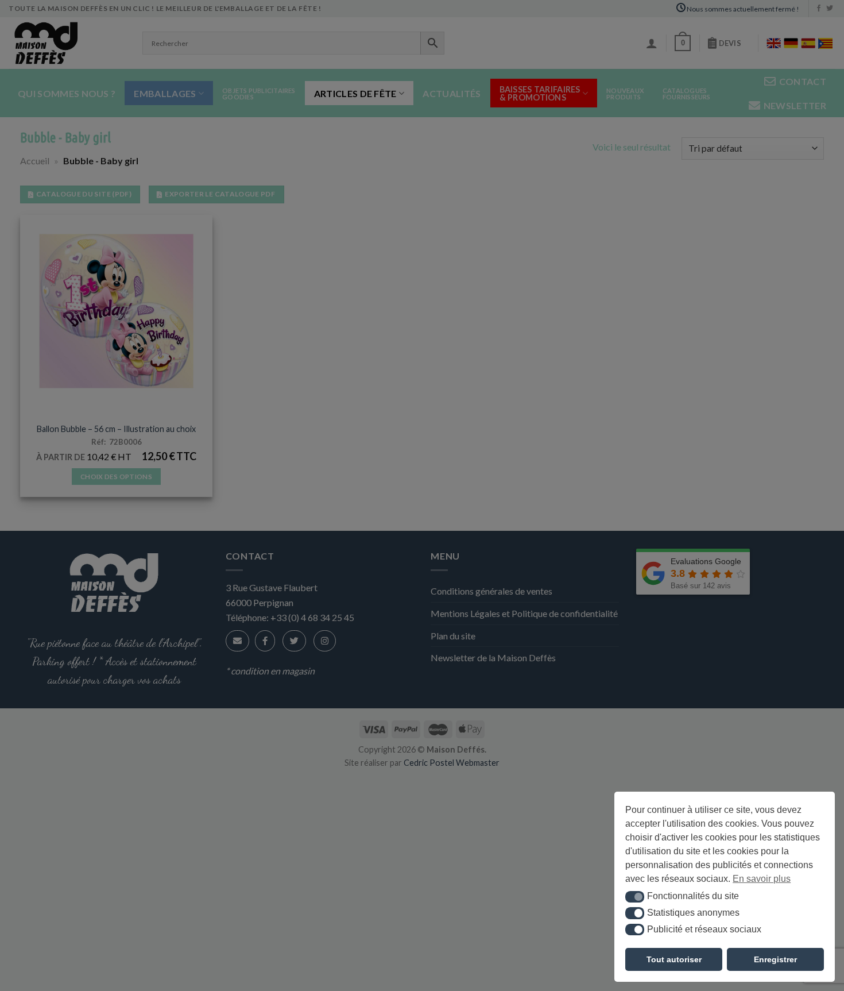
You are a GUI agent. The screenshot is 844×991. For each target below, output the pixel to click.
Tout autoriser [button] (674, 959)
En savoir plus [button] (762, 879)
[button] (634, 897)
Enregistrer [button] (775, 959)
